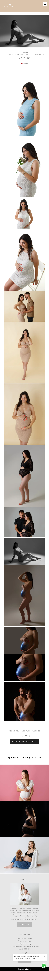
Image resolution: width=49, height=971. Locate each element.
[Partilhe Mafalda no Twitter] (26, 736)
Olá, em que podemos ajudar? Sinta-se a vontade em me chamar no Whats (26, 957)
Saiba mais (24, 924)
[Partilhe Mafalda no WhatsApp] (22, 736)
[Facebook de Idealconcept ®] (22, 953)
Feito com (24, 969)
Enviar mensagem (25, 941)
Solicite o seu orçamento (24, 741)
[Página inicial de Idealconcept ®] (10, 6)
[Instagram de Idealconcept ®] (26, 953)
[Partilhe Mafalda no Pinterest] (30, 736)
